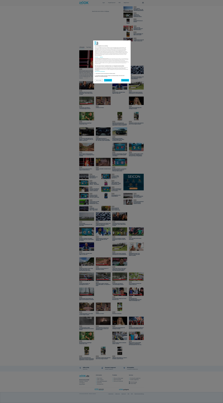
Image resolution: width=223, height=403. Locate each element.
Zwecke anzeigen (99, 80)
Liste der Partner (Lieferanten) (100, 71)
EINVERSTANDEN (125, 80)
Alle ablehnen (108, 80)
